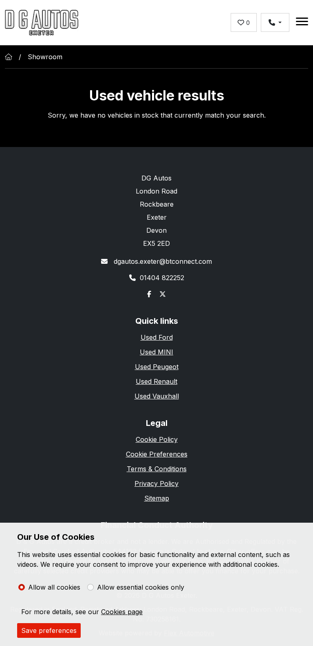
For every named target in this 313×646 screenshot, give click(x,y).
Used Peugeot (157, 367)
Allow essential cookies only (140, 587)
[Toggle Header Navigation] (302, 23)
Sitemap (156, 498)
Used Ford (157, 337)
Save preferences (49, 630)
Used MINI (156, 352)
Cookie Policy (157, 439)
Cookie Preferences (156, 454)
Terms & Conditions (157, 469)
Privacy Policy (156, 483)
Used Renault (156, 381)
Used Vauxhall (156, 396)
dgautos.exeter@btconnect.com (162, 261)
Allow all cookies (54, 587)
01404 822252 (162, 278)
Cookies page (122, 612)
